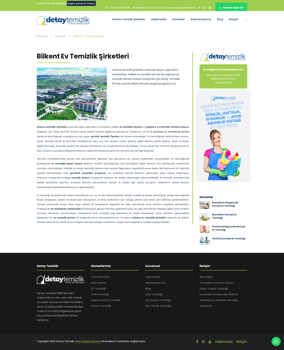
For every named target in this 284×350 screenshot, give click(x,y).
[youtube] (210, 341)
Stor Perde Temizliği (158, 306)
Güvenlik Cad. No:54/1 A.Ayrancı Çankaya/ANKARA (165, 7)
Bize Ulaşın (206, 277)
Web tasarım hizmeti (88, 341)
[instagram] (203, 341)
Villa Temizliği (153, 294)
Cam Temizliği (100, 294)
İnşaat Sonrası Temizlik (105, 300)
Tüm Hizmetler (100, 277)
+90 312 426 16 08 (119, 7)
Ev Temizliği (98, 288)
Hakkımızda (158, 19)
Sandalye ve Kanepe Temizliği (219, 300)
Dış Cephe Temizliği (157, 300)
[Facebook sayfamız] (199, 9)
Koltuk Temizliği (101, 306)
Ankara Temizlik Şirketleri (128, 19)
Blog (220, 19)
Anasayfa (206, 306)
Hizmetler (178, 19)
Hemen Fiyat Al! (233, 7)
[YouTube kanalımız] (210, 9)
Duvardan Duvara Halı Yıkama (219, 294)
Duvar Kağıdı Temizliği (214, 288)
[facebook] (197, 341)
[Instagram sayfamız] (204, 9)
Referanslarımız (201, 19)
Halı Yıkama (98, 283)
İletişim (233, 19)
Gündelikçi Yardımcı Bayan (217, 283)
